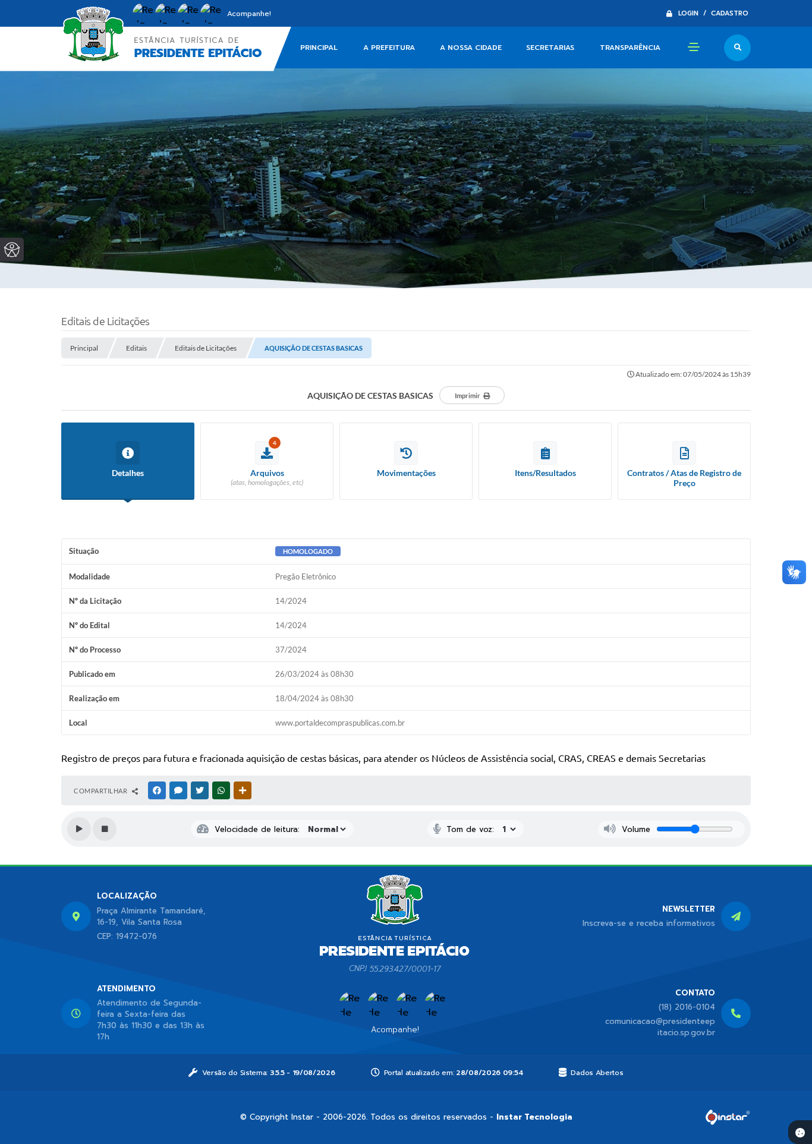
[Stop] (105, 829)
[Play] (79, 829)
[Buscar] (737, 47)
